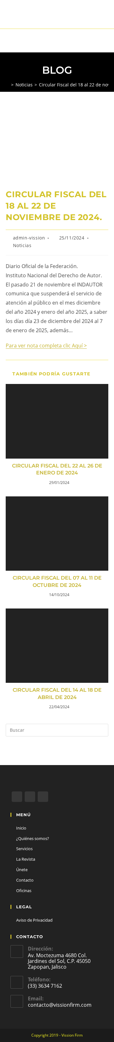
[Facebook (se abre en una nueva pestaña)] (56, 17)
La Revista (25, 859)
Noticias (22, 245)
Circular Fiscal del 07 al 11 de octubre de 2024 (57, 581)
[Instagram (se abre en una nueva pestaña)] (64, 17)
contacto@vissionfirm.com (60, 1004)
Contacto (25, 880)
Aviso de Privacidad (34, 920)
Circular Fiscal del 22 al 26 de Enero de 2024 (57, 469)
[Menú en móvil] (106, 40)
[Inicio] (7, 85)
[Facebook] (29, 796)
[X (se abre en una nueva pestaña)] (48, 17)
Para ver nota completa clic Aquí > (46, 345)
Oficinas (23, 890)
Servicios (24, 848)
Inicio (21, 828)
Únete (22, 869)
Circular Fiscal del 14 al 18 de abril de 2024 (57, 693)
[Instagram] (42, 796)
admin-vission (29, 238)
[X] (16, 796)
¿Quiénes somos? (32, 838)
